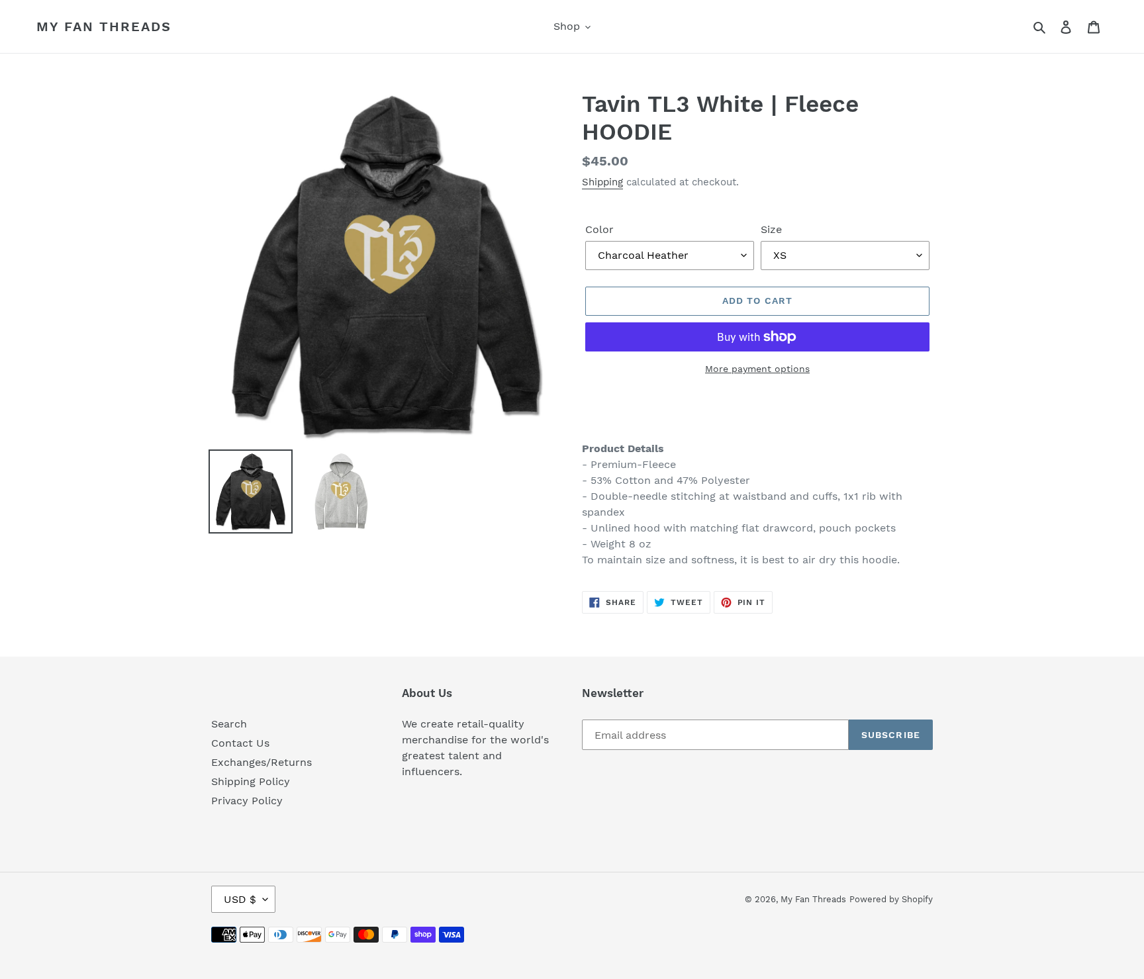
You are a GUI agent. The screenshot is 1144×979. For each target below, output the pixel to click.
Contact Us (240, 743)
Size (771, 229)
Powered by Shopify (891, 899)
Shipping (602, 182)
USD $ (240, 899)
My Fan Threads (103, 26)
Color (599, 229)
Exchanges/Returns (261, 762)
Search (229, 724)
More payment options (757, 368)
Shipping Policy (250, 781)
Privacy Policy (247, 800)
